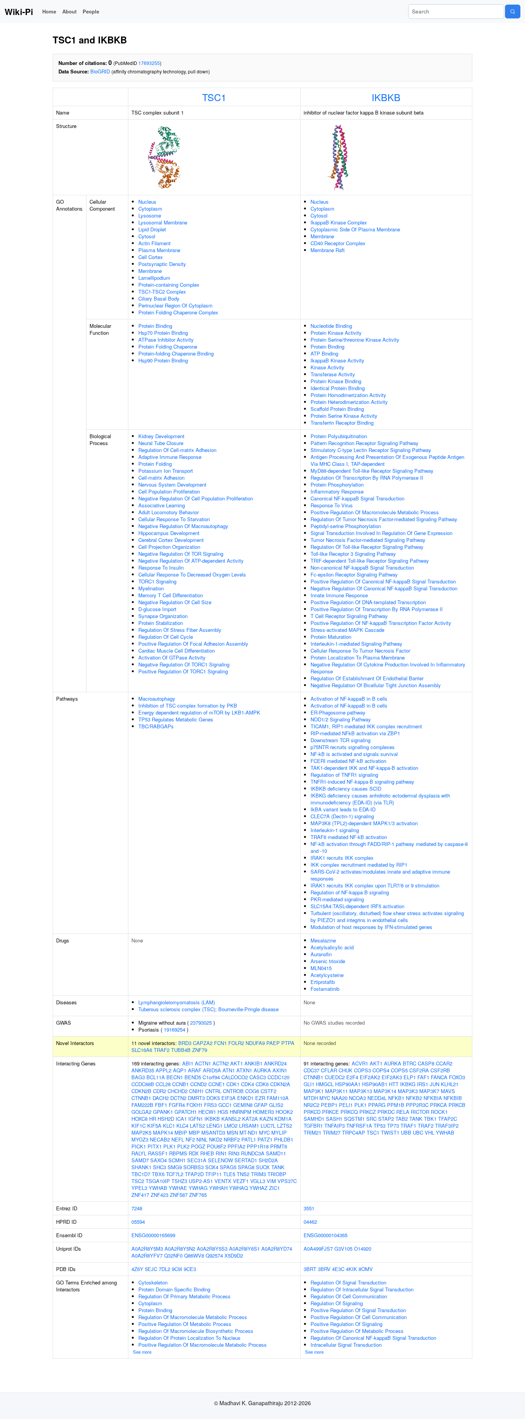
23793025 (201, 1022)
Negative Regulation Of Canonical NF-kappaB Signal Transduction (384, 588)
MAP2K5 (141, 1132)
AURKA (262, 1070)
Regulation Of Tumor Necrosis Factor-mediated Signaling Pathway (384, 519)
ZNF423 (159, 1194)
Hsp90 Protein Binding (163, 360)
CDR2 (159, 1091)
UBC (418, 1132)
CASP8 (426, 1063)
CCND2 (198, 1084)
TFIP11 (213, 1174)
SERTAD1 (245, 1160)
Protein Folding (155, 463)
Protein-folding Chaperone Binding (176, 353)
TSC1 (214, 97)
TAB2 (401, 1118)
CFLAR (329, 1070)
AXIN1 (279, 1070)
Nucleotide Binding (331, 325)
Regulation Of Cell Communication (349, 1296)
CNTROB (233, 1091)
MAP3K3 (408, 1091)
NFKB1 (396, 1098)
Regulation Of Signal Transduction (348, 1282)
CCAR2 (444, 1063)
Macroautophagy (156, 698)
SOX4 (211, 1167)
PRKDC (386, 1111)
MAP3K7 (429, 1091)
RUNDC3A (252, 1153)
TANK (277, 1167)
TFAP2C (447, 1118)
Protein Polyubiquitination (339, 436)
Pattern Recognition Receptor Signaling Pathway (365, 443)
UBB (406, 1132)
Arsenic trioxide (328, 961)
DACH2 (161, 1098)
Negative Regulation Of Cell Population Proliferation (195, 498)
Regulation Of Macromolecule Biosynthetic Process (195, 1330)
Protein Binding (155, 325)
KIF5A (154, 1125)
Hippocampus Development (168, 533)
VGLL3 (257, 1181)
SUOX (263, 1167)
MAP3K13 (360, 1091)
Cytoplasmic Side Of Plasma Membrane (355, 229)
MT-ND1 (248, 1132)
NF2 (190, 1139)
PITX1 (155, 1146)
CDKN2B (141, 1091)
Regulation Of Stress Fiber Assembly (179, 629)
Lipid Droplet (152, 229)
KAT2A (250, 1118)
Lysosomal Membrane (162, 222)
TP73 (393, 1125)
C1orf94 (211, 1077)
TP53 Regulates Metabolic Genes (175, 719)
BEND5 (192, 1077)
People (91, 11)
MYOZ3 (139, 1139)
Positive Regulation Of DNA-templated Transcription (368, 602)
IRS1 (422, 1084)
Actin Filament (154, 243)
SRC (371, 1118)
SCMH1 (177, 1160)
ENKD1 (245, 1098)
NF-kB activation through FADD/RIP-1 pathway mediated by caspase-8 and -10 (389, 847)
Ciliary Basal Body (158, 298)
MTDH (311, 1098)
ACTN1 (203, 1063)
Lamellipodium (154, 277)
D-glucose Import (157, 609)
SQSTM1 (354, 1118)
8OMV (366, 1269)
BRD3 (184, 1043)
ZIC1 (274, 1187)
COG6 (252, 1091)
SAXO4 (158, 1160)
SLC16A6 (141, 1049)
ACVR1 (360, 1063)
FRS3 (210, 1104)
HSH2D (166, 1118)
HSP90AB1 (374, 1084)
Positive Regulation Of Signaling (346, 1324)
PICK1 (138, 1146)
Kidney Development (161, 436)
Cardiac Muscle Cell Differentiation (176, 650)
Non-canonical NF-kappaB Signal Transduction (362, 567)
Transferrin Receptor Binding (342, 422)
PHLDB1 (283, 1139)
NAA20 (339, 1098)
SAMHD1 (314, 1118)
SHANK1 (141, 1167)
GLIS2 (276, 1104)
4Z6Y (137, 1269)
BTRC (409, 1063)
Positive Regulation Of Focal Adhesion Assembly (193, 643)
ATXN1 (244, 1070)
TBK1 (430, 1118)
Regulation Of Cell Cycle (165, 636)
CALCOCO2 (234, 1077)
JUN (434, 1084)
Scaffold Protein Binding (337, 408)
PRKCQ (349, 1111)
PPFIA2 (236, 1146)
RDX (194, 1153)
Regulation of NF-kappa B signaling (350, 892)
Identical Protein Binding (338, 388)
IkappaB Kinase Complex (339, 222)
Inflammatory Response (337, 491)
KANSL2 (231, 1118)
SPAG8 (246, 1167)
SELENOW (220, 1160)
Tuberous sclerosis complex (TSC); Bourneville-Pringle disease (208, 1009)
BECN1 (174, 1077)
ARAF (194, 1070)
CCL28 (163, 1084)
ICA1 (181, 1118)
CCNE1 (216, 1084)
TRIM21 (312, 1132)
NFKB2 (414, 1098)
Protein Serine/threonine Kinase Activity (355, 339)
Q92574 (214, 1255)
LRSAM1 (249, 1125)
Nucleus (147, 201)
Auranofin (321, 954)
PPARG (376, 1104)
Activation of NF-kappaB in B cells (349, 698)
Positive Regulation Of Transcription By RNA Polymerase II (377, 609)
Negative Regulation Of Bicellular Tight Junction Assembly (376, 685)
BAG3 (138, 1077)
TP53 (379, 1125)
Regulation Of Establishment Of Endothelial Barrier (367, 678)
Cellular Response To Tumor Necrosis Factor (360, 650)
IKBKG (407, 1084)
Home (49, 11)
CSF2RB (440, 1070)
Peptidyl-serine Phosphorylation (346, 526)
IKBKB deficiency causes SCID (346, 788)
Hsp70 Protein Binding (163, 332)
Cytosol (146, 236)
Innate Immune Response (339, 595)
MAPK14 (163, 1132)
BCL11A (155, 1077)
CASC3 (257, 1077)
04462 (310, 1221)
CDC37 (311, 1070)
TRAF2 (161, 1049)
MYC (264, 1132)
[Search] (512, 11)
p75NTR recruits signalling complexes (353, 747)
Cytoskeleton (153, 1282)
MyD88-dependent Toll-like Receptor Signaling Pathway (372, 470)
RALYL (138, 1153)
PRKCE (330, 1111)
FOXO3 (457, 1077)
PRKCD (312, 1111)
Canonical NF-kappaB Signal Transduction (357, 498)
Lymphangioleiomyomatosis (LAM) (176, 1002)
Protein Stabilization (160, 622)
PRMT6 (278, 1146)
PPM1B (395, 1104)
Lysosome (149, 215)
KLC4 (182, 1125)
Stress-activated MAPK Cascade (347, 629)
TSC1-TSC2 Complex (162, 291)
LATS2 (197, 1125)
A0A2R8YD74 (276, 1248)
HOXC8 (139, 1118)
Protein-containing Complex (168, 284)
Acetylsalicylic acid (332, 947)
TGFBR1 (313, 1125)
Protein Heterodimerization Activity (349, 401)
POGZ (198, 1146)
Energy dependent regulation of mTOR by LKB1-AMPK (199, 712)
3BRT (310, 1269)
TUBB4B (181, 1049)
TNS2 (243, 1174)
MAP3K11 (336, 1091)
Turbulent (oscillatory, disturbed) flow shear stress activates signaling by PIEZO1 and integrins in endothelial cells (387, 916)
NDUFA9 (255, 1043)
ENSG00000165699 (153, 1235)
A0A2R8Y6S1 (244, 1248)
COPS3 (362, 1070)
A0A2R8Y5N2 (179, 1248)
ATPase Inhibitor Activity (166, 339)
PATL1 (248, 1139)
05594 (138, 1221)
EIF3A (228, 1098)
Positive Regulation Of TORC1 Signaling (183, 671)
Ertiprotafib (323, 981)
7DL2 (164, 1269)
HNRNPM (240, 1111)
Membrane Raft (328, 250)
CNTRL (213, 1091)
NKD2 (215, 1139)
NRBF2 (232, 1139)
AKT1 (236, 1063)
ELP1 (410, 1077)
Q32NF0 (173, 1255)
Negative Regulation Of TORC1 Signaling (183, 664)
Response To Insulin (161, 567)
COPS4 (380, 1070)
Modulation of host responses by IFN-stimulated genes (371, 926)
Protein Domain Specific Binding (174, 1289)
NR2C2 (311, 1104)
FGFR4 (177, 1104)
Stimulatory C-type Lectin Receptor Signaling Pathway (371, 450)
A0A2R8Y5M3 (147, 1248)
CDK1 (232, 1084)
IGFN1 (195, 1118)
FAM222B (142, 1104)
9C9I (177, 1269)
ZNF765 (198, 1194)
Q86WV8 (194, 1255)
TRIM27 (332, 1132)
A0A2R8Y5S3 (212, 1248)
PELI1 (346, 1104)
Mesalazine (323, 940)
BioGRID (100, 71)
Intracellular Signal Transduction (346, 1344)
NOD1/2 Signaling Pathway (341, 719)
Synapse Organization (163, 616)
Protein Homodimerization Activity (348, 395)
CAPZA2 (203, 1043)
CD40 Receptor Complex (338, 243)
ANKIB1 (253, 1063)
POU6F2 (216, 1146)
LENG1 (214, 1125)
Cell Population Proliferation (169, 491)
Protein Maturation (331, 636)
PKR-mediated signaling (337, 899)
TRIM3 (258, 1174)
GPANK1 (163, 1111)
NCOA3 (357, 1098)
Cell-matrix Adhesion (161, 477)
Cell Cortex (150, 257)
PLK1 (169, 1146)
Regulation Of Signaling (337, 1303)
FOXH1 (194, 1104)
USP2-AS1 (201, 1181)
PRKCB (457, 1104)
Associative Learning (161, 505)
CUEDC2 (335, 1077)
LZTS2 (284, 1125)
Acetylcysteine (327, 975)
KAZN (266, 1118)
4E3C (338, 1269)
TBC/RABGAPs (156, 726)
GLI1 (309, 1084)
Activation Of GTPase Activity (172, 657)
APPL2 (163, 1070)
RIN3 (233, 1153)
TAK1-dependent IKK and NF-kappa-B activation (364, 767)
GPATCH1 (185, 1111)
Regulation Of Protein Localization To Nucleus (189, 1337)
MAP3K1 (314, 1091)
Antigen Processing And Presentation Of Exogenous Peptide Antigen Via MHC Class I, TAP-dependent (387, 460)
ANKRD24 (275, 1063)
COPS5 (399, 1070)
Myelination (151, 588)
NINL (202, 1139)
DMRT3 (196, 1098)
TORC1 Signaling (157, 581)
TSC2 (137, 1181)
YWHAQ (238, 1187)
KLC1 (169, 1125)
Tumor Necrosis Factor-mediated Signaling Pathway (368, 539)
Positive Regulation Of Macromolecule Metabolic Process (375, 512)
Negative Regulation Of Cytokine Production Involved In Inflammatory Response (388, 668)
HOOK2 (284, 1111)
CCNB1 (180, 1084)
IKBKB (386, 97)
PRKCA (438, 1104)
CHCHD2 (178, 1091)
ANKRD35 (142, 1070)
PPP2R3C (417, 1104)
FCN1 (220, 1043)
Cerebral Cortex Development (171, 539)
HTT (394, 1084)
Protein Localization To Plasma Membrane (358, 657)
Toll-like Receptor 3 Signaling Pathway (353, 553)
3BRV (324, 1269)
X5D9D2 (233, 1255)
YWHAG (198, 1187)
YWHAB (158, 1187)
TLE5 (229, 1174)
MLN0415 (321, 968)
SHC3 (159, 1167)
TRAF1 (408, 1125)
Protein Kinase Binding (336, 381)
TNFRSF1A (359, 1125)
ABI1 (187, 1063)
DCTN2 (178, 1098)
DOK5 (213, 1098)
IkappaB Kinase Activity (337, 360)
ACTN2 (221, 1063)
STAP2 (386, 1118)
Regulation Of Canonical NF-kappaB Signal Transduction (373, 1337)
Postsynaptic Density (162, 264)
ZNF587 (179, 1194)
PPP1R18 (258, 1146)
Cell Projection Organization (169, 546)
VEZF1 (241, 1181)
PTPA (287, 1043)
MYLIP (279, 1132)
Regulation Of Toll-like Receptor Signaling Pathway (367, 546)
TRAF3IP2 (447, 1125)
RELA (402, 1111)
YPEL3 (139, 1187)
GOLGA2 (141, 1111)
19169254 (174, 1029)
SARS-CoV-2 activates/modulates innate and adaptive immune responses (380, 875)
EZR (260, 1098)
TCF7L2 (174, 1174)
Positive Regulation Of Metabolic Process (184, 1324)
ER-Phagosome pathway (338, 712)
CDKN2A (280, 1084)
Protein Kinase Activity (336, 332)
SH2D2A (268, 1160)
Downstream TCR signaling (340, 740)
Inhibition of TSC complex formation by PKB (187, 705)
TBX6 (158, 1174)
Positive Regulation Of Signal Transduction (358, 1310)
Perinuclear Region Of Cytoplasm (175, 305)
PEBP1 (329, 1104)
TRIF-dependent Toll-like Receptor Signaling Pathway (370, 560)
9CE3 (190, 1269)
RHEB (207, 1153)
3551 (309, 1208)
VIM (271, 1181)
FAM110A (278, 1098)
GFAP (260, 1104)
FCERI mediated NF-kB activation (348, 760)
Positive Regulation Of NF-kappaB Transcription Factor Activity (381, 622)
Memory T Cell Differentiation (170, 595)
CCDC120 (278, 1077)
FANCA (439, 1077)
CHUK (345, 1070)
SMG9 (175, 1167)
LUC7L (268, 1125)
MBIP (180, 1132)
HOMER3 (263, 1111)
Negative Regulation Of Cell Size (174, 602)
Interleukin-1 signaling (335, 830)
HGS (223, 1111)
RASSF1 (158, 1153)
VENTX (222, 1181)
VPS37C (287, 1181)
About (69, 11)
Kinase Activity (327, 367)
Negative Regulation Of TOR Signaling (180, 553)
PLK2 (183, 1146)
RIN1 (221, 1153)
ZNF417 (140, 1194)
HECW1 (207, 1111)
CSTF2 (268, 1091)
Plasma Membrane (159, 250)
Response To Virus (332, 505)
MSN (232, 1132)
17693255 (149, 63)
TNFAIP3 (334, 1125)
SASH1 (334, 1118)
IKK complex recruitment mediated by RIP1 (359, 864)
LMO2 (231, 1125)
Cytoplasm (150, 208)
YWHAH (218, 1187)
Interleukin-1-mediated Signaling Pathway (356, 643)
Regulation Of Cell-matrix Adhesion (177, 450)
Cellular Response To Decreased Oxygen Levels (192, 574)
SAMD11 (276, 1153)
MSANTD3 (213, 1132)
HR (152, 1118)
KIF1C (138, 1125)
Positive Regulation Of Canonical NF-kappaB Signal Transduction (383, 581)
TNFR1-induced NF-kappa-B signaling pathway (362, 781)
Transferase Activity (333, 374)
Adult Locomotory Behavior (168, 512)
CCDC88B (142, 1084)
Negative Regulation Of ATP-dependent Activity (191, 560)
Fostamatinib (325, 988)
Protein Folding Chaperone (167, 346)
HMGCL (325, 1084)
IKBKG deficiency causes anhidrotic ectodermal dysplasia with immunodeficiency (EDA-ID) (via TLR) (380, 799)
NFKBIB (453, 1098)
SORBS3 (193, 1167)
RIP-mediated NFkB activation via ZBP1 (355, 733)
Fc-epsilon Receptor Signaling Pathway (354, 574)
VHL (429, 1132)
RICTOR (420, 1111)
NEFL (177, 1139)
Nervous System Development (172, 484)
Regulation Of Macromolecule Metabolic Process (192, 1317)
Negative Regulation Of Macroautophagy (183, 526)
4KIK (351, 1269)
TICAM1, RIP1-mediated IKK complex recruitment (366, 726)
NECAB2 (160, 1139)
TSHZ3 (179, 1181)
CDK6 (262, 1084)
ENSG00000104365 (325, 1235)
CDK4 (247, 1084)
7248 (136, 1208)
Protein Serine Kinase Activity (344, 415)
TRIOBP (276, 1174)
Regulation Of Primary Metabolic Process (184, 1296)
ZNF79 (199, 1049)
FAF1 (423, 1077)
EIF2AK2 (370, 1077)
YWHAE (178, 1187)
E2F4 (352, 1077)
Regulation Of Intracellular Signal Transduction (362, 1289)
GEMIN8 (243, 1104)
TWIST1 (390, 1132)
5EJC (151, 1269)
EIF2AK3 (392, 1077)
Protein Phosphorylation (337, 484)
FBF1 (161, 1104)
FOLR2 (236, 1043)
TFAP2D (194, 1174)
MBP (194, 1132)
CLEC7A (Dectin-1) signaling (342, 816)
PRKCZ (367, 1111)
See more (142, 1352)
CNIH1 (196, 1091)
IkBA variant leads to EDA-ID (343, 809)
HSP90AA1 (348, 1084)
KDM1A (283, 1118)
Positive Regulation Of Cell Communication (359, 1317)
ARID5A (212, 1070)
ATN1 (229, 1070)
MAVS (448, 1091)
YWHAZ (258, 1187)
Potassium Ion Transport (165, 470)
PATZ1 (265, 1139)
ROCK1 (439, 1111)
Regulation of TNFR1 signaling (344, 774)
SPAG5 (228, 1167)
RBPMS (178, 1153)
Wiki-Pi (19, 11)
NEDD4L (377, 1098)
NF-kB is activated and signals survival (354, 754)
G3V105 (343, 1248)
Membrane (150, 270)
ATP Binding (324, 353)
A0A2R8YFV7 (147, 1255)
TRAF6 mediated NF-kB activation (349, 837)
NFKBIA (433, 1098)
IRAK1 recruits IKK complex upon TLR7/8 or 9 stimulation (375, 885)
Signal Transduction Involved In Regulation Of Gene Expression (381, 533)
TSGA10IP (158, 1181)
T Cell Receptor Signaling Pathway (349, 616)
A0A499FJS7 (318, 1248)
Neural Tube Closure (160, 443)
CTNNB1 (141, 1098)
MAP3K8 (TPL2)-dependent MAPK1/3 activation (364, 823)
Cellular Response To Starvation (174, 519)
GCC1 (225, 1104)
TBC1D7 (140, 1174)
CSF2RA (419, 1070)
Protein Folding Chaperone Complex (178, 312)
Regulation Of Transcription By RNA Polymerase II (367, 477)
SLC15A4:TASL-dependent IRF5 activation (357, 906)
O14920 (362, 1248)
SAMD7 (140, 1160)
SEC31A (196, 1160)
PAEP (273, 1043)
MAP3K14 (385, 1091)
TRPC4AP (353, 1132)
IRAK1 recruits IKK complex (342, 857)
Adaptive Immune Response (169, 456)
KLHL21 (450, 1084)
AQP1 (179, 1070)
